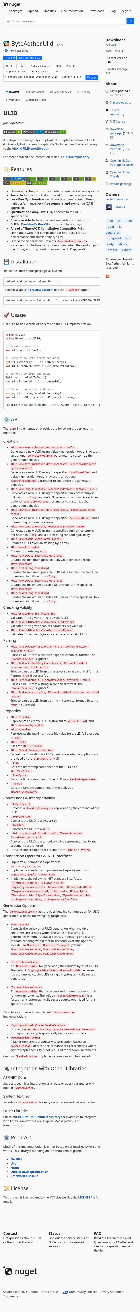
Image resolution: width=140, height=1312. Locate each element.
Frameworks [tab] (36, 92)
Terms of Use (49, 1292)
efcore (122, 244)
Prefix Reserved (19, 50)
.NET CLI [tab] (9, 66)
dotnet (112, 250)
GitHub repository (76, 157)
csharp (127, 250)
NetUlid (16, 1159)
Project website (120, 103)
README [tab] (14, 92)
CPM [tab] (58, 66)
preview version (41, 290)
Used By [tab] (85, 92)
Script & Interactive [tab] (15, 71)
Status (54, 1233)
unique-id (114, 238)
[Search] (130, 21)
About (34, 1292)
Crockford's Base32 (34, 224)
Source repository (117, 112)
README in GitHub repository (39, 1117)
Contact (10, 1233)
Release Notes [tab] (37, 99)
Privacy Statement (112, 1292)
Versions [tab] (14, 99)
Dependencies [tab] (62, 92)
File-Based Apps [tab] (40, 71)
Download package (117, 131)
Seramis (119, 207)
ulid (110, 221)
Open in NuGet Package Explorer (122, 163)
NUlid (15, 1168)
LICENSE (84, 1197)
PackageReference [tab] (40, 66)
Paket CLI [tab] (71, 66)
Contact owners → (117, 199)
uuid (129, 221)
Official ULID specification (29, 1172)
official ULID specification (30, 148)
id (119, 221)
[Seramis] (109, 207)
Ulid (13, 1164)
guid (111, 227)
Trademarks (11, 1296)
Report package (121, 184)
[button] (91, 77)
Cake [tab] (56, 71)
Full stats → (113, 44)
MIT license (117, 122)
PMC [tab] (22, 66)
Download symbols (117, 147)
